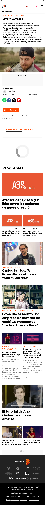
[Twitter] (4, 91)
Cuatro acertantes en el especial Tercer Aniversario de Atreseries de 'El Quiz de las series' (32, 353)
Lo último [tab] (29, 129)
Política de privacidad (27, 493)
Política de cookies (13, 496)
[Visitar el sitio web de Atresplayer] (22, 478)
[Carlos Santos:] (22, 253)
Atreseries (6, 116)
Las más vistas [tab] (14, 129)
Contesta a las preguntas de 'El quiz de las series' (11, 354)
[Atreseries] (11, 6)
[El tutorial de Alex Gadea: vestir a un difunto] (22, 396)
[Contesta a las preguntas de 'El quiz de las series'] (12, 339)
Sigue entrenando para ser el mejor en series (32, 442)
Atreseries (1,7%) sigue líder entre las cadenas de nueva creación (21, 203)
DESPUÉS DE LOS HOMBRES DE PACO (18, 311)
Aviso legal (14, 493)
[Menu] (42, 6)
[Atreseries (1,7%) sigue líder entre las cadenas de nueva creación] (22, 185)
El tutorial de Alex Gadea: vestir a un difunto (16, 415)
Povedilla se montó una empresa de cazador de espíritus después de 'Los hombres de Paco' (21, 319)
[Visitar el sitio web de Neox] (27, 468)
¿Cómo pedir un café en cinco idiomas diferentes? (11, 442)
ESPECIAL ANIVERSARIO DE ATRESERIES (9, 348)
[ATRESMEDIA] (22, 462)
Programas (8, 11)
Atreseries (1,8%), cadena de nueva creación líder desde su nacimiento (32, 232)
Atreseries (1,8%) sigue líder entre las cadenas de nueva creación (11, 232)
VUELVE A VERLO (30, 346)
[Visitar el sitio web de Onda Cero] (27, 473)
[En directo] (26, 6)
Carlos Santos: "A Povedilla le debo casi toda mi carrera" (19, 274)
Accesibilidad (34, 500)
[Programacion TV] (32, 6)
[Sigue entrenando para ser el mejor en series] (33, 432)
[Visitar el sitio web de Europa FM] (36, 473)
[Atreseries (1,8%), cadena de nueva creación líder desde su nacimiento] (33, 221)
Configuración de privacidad (16, 500)
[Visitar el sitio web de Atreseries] (18, 473)
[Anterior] (1, 0)
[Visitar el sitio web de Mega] (8, 473)
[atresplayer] (37, 6)
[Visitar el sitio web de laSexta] (18, 468)
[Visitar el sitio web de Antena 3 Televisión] (8, 468)
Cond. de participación (30, 496)
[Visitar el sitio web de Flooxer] (34, 478)
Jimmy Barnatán (10, 110)
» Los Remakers (27, 116)
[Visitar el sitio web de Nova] (36, 468)
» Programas (15, 116)
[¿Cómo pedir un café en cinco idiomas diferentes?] (12, 432)
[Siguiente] (43, 0)
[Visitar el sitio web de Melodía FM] (11, 478)
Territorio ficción (11, 267)
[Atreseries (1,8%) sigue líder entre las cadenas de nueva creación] (12, 221)
